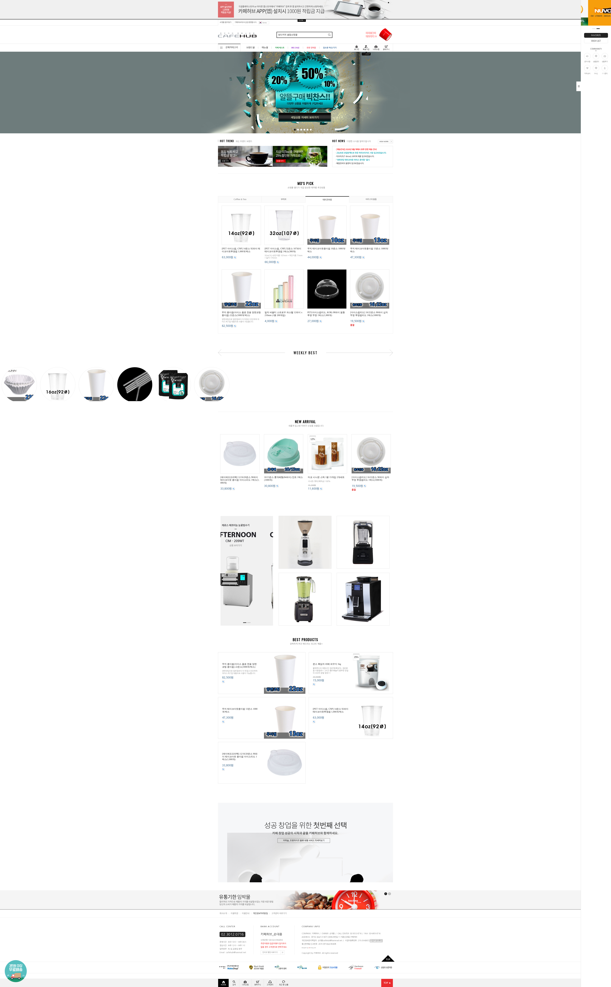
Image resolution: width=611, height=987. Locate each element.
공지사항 (587, 62)
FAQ (596, 73)
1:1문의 (604, 73)
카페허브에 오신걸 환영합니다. (246, 22)
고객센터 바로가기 (279, 924)
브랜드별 (250, 47)
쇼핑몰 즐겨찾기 (225, 22)
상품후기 (605, 62)
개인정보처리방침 (260, 924)
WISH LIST (596, 41)
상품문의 (596, 62)
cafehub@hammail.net (332, 951)
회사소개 (223, 924)
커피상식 (587, 73)
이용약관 (234, 924)
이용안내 (245, 924)
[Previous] (209, 93)
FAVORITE (596, 35)
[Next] (404, 93)
